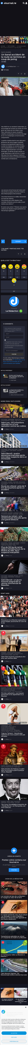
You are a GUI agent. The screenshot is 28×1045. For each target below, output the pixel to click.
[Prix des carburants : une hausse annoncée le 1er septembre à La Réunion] (14, 675)
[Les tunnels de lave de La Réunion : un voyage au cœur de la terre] (14, 888)
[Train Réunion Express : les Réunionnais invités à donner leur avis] (14, 965)
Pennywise (3, 802)
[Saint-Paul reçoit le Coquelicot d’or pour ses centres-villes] (14, 640)
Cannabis (10, 542)
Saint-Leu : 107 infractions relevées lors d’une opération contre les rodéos (13, 424)
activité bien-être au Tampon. (8, 726)
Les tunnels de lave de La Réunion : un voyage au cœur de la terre (13, 896)
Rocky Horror (10, 802)
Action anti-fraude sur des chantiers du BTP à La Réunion (16, 377)
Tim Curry (17, 802)
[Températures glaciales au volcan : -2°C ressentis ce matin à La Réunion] (14, 928)
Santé (10, 725)
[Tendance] (3, 633)
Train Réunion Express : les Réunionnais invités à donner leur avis (14, 974)
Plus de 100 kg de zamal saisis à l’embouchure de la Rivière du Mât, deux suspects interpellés (13, 549)
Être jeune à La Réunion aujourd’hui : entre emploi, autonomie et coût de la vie (14, 621)
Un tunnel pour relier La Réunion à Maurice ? (13, 955)
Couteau (21, 575)
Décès (12, 801)
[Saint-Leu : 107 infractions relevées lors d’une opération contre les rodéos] (14, 411)
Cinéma (8, 801)
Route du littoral (20, 483)
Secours (19, 450)
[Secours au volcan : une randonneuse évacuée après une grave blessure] (14, 504)
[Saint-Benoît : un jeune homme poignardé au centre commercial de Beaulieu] (14, 567)
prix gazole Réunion (17, 691)
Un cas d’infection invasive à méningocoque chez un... (21, 1000)
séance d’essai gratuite (7, 730)
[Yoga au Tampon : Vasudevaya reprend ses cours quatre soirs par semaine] (14, 713)
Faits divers (6, 52)
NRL (14, 483)
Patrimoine (14, 765)
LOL (17, 277)
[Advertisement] (14, 21)
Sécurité (22, 420)
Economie (3, 687)
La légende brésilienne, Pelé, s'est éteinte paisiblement (16, 391)
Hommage (3, 801)
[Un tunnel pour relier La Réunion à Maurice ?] (14, 946)
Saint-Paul (15, 654)
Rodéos (12, 420)
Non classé (4, 618)
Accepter (14, 1033)
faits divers (4, 576)
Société (3, 765)
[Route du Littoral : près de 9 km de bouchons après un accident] (14, 473)
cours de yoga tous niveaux (8, 729)
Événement (3, 652)
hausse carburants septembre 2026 (16, 687)
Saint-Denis (4, 484)
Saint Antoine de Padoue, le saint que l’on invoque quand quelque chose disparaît (12, 770)
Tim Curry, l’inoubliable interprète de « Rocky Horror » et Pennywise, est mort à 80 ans (14, 806)
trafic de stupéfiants (6, 545)
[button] (26, 1007)
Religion (20, 765)
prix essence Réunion (6, 691)
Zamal (14, 545)
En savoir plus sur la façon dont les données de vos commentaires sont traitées (14, 361)
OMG (4, 277)
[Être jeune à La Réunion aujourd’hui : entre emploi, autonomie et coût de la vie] (14, 606)
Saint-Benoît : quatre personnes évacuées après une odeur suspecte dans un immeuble (14, 456)
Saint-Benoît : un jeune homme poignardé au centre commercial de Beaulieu (11, 582)
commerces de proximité (7, 653)
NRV (11, 277)
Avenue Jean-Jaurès (13, 449)
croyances (8, 765)
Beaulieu (16, 575)
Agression (10, 575)
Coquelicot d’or (18, 653)
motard (11, 483)
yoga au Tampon (5, 731)
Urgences (3, 451)
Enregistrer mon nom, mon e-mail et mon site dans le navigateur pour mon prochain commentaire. (14, 344)
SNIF (14, 291)
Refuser (14, 1037)
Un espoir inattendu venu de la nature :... (7, 999)
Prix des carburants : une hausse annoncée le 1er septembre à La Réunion (12, 694)
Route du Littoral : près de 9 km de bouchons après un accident (13, 488)
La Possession (4, 483)
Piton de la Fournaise (6, 514)
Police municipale (5, 420)
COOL (24, 277)
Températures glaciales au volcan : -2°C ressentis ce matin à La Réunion (13, 937)
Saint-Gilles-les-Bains (6, 654)
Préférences (14, 1041)
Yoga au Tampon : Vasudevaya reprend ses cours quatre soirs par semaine (13, 734)
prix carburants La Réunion (8, 690)
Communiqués (4, 725)
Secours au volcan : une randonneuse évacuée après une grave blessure (14, 518)
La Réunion (20, 449)
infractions (18, 419)
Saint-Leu (17, 420)
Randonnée (15, 514)
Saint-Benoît (13, 450)
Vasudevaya (17, 730)
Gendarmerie (11, 419)
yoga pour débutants (15, 731)
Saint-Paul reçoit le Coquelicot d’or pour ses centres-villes (13, 657)
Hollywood (17, 801)
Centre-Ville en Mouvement (14, 652)
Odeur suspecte (5, 450)
